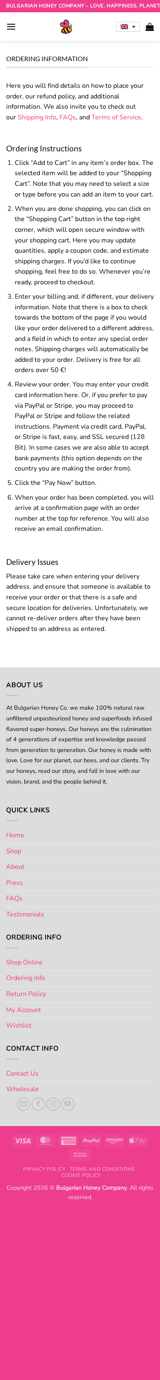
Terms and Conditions (102, 1169)
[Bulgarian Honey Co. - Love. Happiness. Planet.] (66, 26)
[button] (11, 26)
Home (15, 835)
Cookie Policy (81, 1175)
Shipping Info (37, 117)
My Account (23, 1009)
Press (14, 882)
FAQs (67, 117)
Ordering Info (25, 977)
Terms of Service (116, 117)
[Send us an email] (23, 1104)
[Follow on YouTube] (68, 1104)
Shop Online (24, 962)
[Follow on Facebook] (38, 1104)
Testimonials (25, 914)
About (15, 866)
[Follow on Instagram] (53, 1104)
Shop (13, 851)
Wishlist (19, 1025)
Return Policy (26, 993)
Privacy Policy (44, 1169)
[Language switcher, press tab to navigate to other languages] (128, 27)
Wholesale (22, 1089)
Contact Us (22, 1073)
